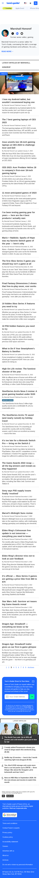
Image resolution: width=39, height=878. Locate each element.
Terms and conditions (9, 823)
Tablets (4, 74)
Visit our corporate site (18, 808)
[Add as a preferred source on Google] (9, 815)
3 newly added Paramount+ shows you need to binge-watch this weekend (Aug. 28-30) (20, 750)
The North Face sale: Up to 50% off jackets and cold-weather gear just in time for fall (20, 739)
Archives (31, 667)
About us (5, 855)
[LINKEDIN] (17, 33)
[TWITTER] (12, 33)
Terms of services (26, 705)
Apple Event (20, 8)
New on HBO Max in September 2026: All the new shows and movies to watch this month (20, 780)
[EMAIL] (22, 33)
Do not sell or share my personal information (17, 864)
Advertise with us (8, 851)
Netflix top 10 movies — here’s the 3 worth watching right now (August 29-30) (20, 759)
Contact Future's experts (11, 828)
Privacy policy (7, 832)
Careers (5, 846)
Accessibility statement (10, 842)
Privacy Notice (27, 706)
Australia (10, 796)
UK (3, 796)
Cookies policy (7, 837)
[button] (35, 3)
